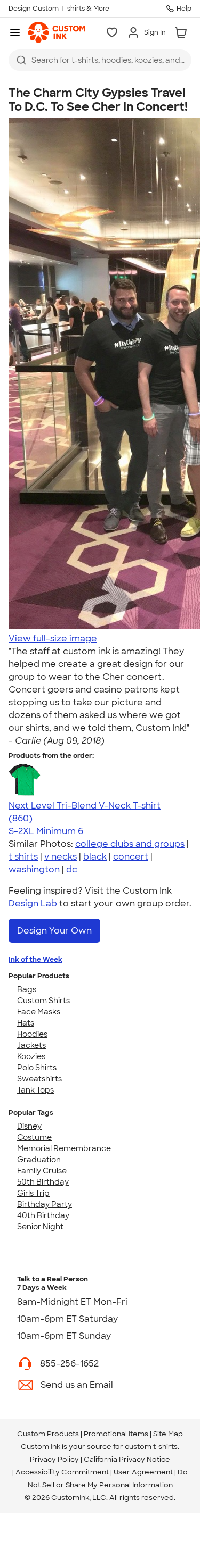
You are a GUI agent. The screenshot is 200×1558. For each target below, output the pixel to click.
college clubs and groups (130, 843)
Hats (25, 1023)
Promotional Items (116, 1433)
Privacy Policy (54, 1459)
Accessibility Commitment (62, 1472)
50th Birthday (43, 1182)
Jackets (31, 1045)
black (95, 856)
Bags (26, 989)
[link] (56, 32)
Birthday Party (44, 1204)
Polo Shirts (37, 1067)
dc (71, 869)
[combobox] (100, 60)
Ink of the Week (35, 959)
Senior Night (40, 1226)
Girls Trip (33, 1193)
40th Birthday (43, 1215)
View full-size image (53, 638)
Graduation (39, 1159)
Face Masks (38, 1012)
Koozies (31, 1056)
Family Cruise (42, 1171)
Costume (34, 1137)
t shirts (23, 856)
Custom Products (48, 1433)
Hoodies (32, 1034)
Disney (29, 1126)
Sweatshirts (39, 1079)
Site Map (168, 1433)
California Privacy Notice (127, 1459)
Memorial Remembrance (64, 1148)
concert (130, 856)
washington (34, 869)
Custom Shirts (43, 1000)
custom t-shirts (151, 1446)
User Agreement (143, 1472)
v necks (60, 856)
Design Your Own (54, 930)
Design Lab (33, 903)
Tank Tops (35, 1090)
